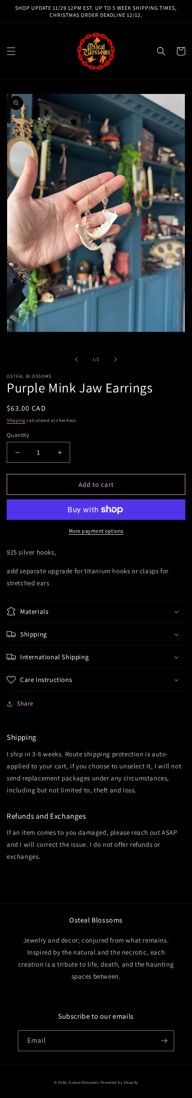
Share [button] (25, 703)
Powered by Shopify (119, 1082)
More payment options (96, 530)
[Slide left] (76, 359)
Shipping (16, 420)
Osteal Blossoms (84, 1082)
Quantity (18, 435)
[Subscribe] (164, 1040)
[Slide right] (115, 359)
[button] (11, 51)
